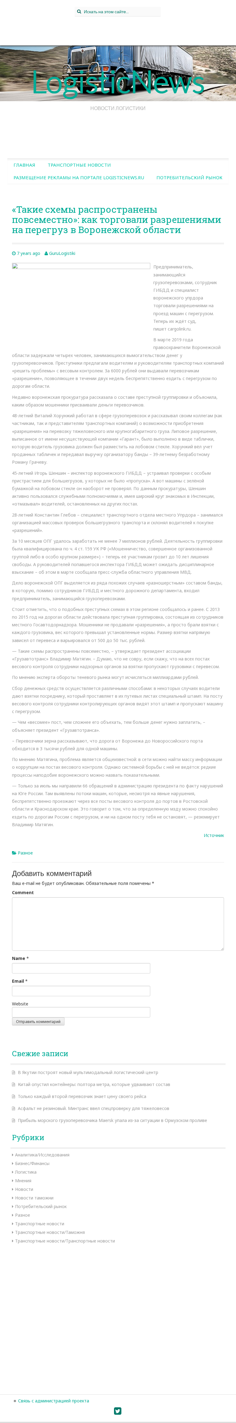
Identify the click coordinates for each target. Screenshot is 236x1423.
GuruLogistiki (62, 253)
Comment (23, 892)
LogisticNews (118, 80)
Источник (214, 835)
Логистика (26, 1172)
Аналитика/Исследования (42, 1155)
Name (18, 958)
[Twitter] (118, 1412)
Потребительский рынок (189, 177)
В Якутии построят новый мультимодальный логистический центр (88, 1072)
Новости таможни (34, 1198)
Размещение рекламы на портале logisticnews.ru (79, 177)
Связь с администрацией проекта (53, 1401)
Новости (24, 1189)
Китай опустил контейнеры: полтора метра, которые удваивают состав (94, 1084)
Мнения (23, 1180)
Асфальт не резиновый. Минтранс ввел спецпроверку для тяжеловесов (93, 1108)
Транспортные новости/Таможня (50, 1232)
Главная (24, 165)
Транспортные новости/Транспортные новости (65, 1241)
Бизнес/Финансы (32, 1163)
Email (18, 981)
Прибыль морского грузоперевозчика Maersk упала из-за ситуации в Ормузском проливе (112, 1120)
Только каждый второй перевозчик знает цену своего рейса (82, 1096)
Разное (25, 853)
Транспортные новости (79, 165)
